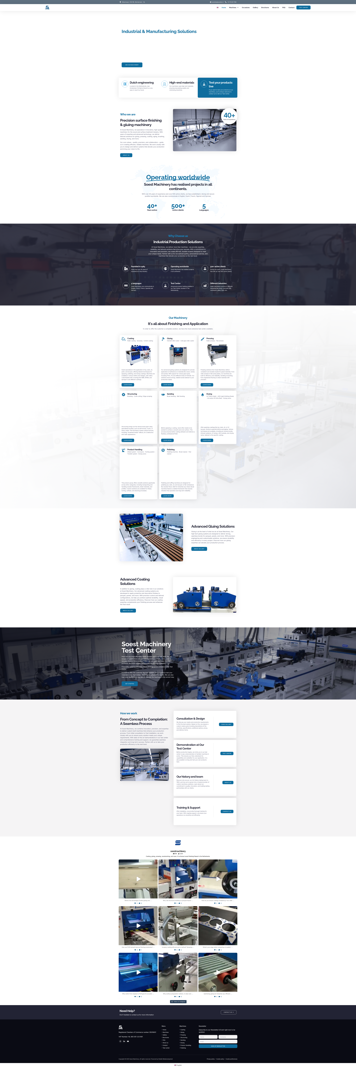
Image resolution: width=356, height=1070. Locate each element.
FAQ (283, 7)
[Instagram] (155, 896)
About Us (275, 7)
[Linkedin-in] (124, 1041)
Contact (292, 7)
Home (224, 7)
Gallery (255, 7)
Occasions (246, 7)
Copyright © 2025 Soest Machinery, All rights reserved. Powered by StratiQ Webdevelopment (146, 1059)
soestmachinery (138, 861)
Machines (232, 7)
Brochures (265, 7)
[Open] (138, 878)
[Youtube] (128, 1041)
